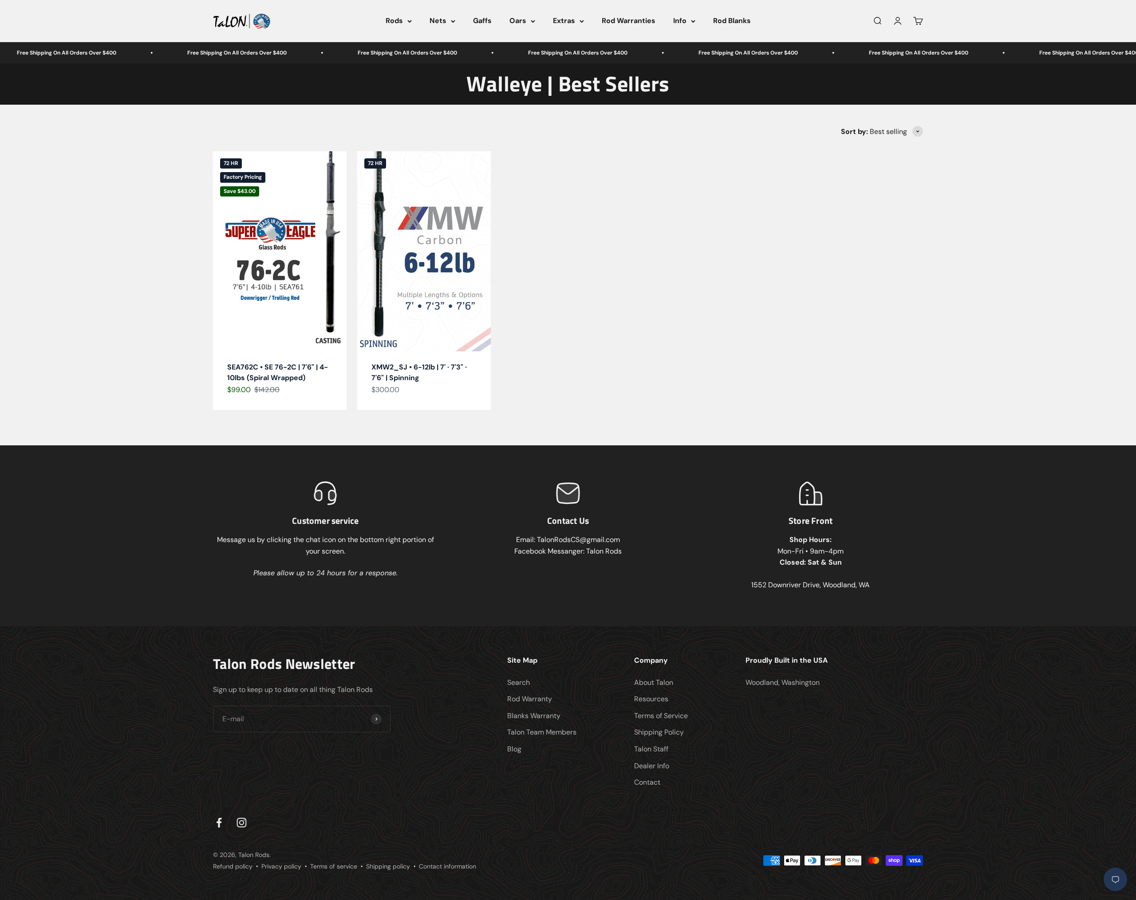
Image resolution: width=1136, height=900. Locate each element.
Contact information (447, 866)
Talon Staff (651, 749)
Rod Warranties (628, 20)
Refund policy (232, 866)
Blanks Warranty (533, 715)
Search (518, 682)
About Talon (653, 682)
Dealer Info (651, 765)
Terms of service (333, 866)
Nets (438, 20)
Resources (651, 698)
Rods (394, 20)
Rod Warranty (529, 698)
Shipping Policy (659, 732)
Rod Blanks (732, 20)
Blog (514, 749)
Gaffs (482, 20)
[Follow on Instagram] (242, 823)
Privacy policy (281, 866)
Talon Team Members (541, 732)
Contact (647, 782)
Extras (564, 20)
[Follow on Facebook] (219, 823)
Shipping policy (388, 866)
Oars (517, 20)
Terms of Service (661, 715)
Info (679, 20)
